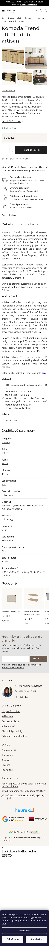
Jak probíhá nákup (11, 711)
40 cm (5, 474)
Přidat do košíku (31, 149)
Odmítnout (13, 939)
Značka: (8, 90)
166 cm (5, 452)
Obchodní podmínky (12, 731)
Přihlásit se (38, 658)
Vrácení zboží (8, 726)
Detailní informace (11, 121)
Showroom (7, 755)
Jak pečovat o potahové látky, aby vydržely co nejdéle (23, 797)
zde (4, 923)
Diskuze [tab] (12, 215)
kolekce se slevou (28, 4)
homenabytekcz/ (21, 697)
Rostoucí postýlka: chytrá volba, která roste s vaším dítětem (24, 785)
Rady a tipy (7, 769)
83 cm (5, 463)
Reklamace (7, 716)
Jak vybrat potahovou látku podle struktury (23, 791)
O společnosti (9, 750)
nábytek (17, 697)
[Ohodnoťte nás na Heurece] (24, 811)
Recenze (6, 764)
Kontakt (6, 760)
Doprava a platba (10, 721)
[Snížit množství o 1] (12, 152)
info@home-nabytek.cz (30, 685)
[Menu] (3, 10)
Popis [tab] (4, 215)
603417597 (26, 697)
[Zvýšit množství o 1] (12, 148)
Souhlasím (36, 939)
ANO (4, 484)
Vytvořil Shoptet (19, 832)
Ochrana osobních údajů (14, 736)
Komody (6, 442)
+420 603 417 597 (27, 691)
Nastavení (24, 930)
